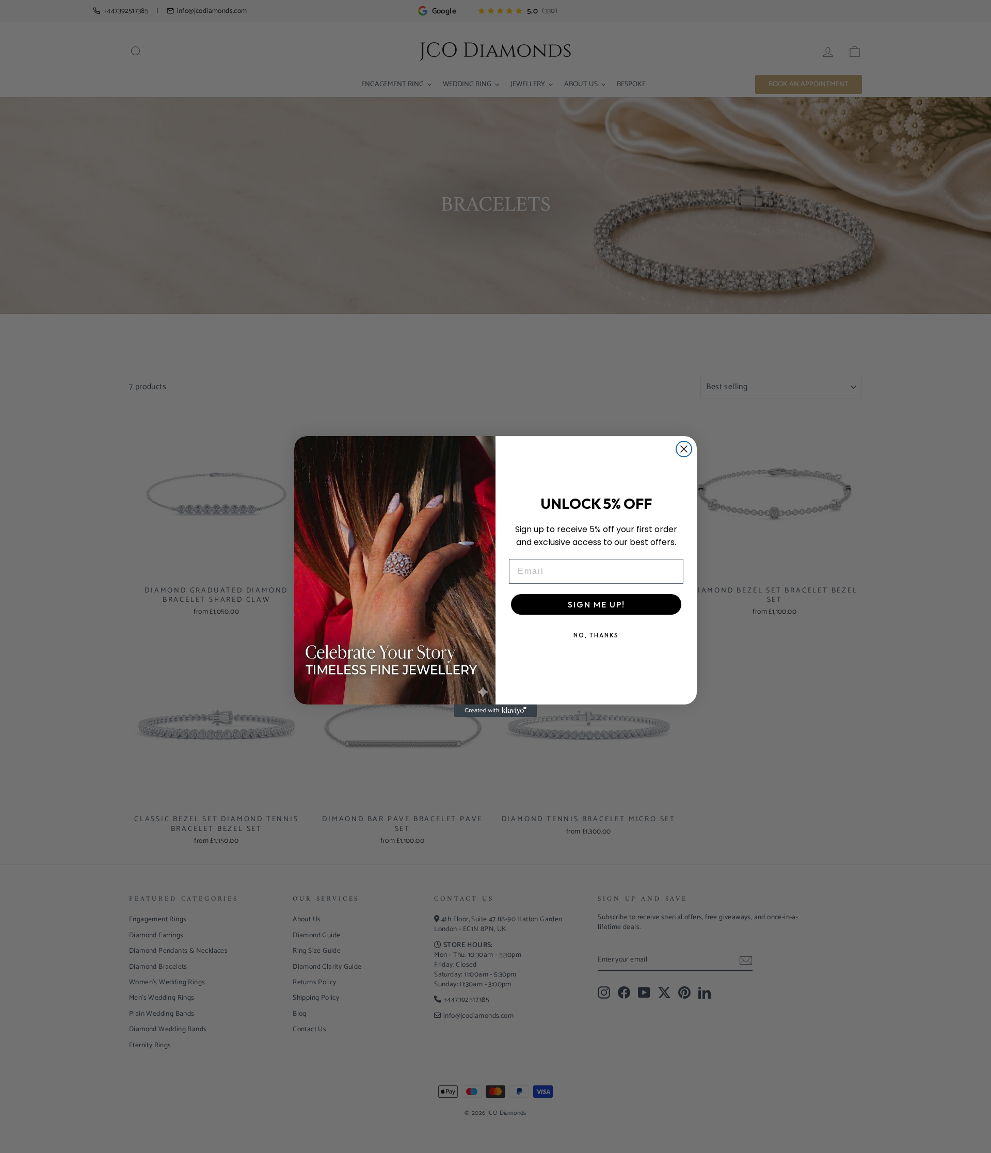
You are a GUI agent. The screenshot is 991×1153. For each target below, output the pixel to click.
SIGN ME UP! (596, 604)
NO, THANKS (596, 635)
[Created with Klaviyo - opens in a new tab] (495, 710)
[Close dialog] (684, 449)
